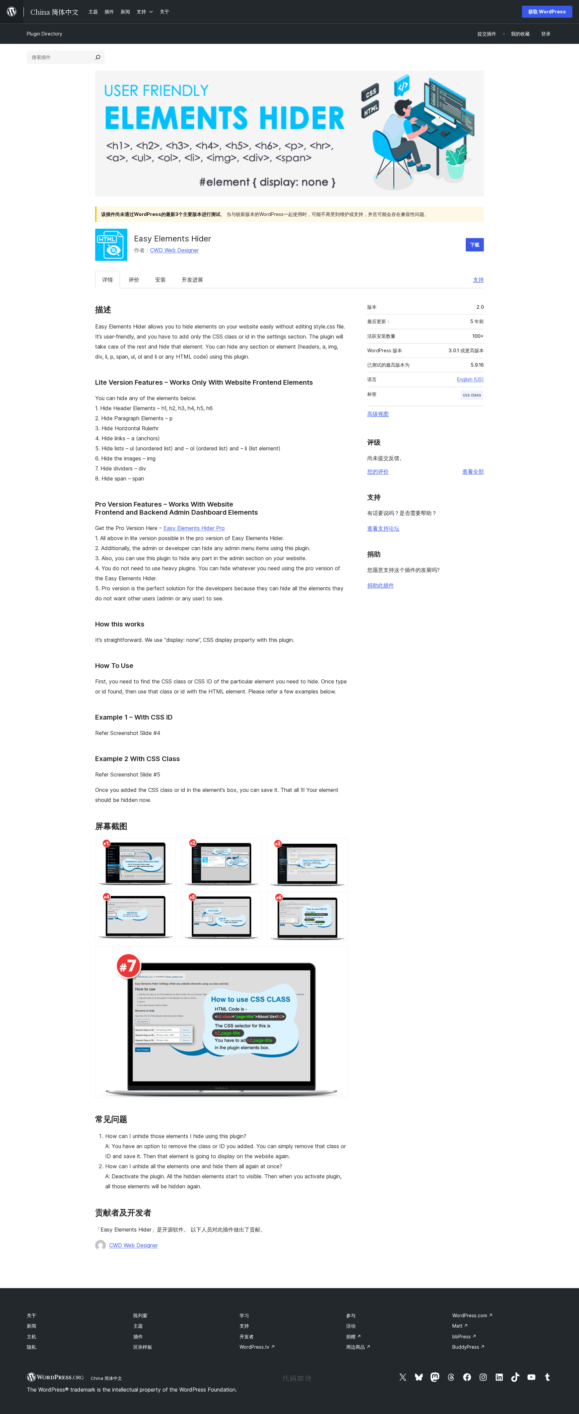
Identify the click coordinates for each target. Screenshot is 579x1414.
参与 (351, 1315)
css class (472, 394)
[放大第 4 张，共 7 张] (167, 901)
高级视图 (378, 414)
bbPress (464, 1336)
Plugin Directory (44, 33)
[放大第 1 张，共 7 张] (167, 847)
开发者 (247, 1336)
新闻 (31, 1326)
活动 (351, 1326)
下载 (474, 244)
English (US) (470, 379)
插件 (138, 1336)
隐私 (31, 1347)
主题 (138, 1326)
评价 (134, 279)
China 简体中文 (106, 1378)
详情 (107, 279)
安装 (160, 279)
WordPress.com (472, 1315)
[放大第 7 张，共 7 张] (338, 955)
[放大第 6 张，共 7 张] (338, 901)
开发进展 (192, 279)
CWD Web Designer (174, 250)
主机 (31, 1336)
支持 (478, 279)
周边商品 (358, 1347)
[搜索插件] (98, 57)
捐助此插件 (380, 585)
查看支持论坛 (383, 528)
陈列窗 (140, 1315)
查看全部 (473, 471)
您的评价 (378, 471)
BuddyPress (468, 1347)
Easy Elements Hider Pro (194, 528)
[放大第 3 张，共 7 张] (338, 847)
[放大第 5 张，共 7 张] (252, 901)
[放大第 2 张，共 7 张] (252, 847)
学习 (244, 1315)
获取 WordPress (547, 11)
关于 (31, 1315)
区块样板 (142, 1347)
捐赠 (353, 1336)
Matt (460, 1326)
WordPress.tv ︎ (257, 1347)
